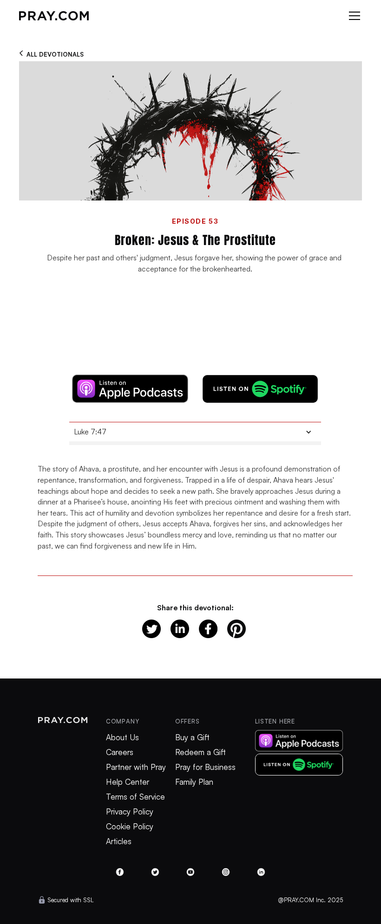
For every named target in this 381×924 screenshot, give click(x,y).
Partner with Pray (136, 767)
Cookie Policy (129, 826)
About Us (122, 737)
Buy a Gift (192, 737)
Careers (119, 752)
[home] (54, 15)
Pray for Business (205, 767)
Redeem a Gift (200, 752)
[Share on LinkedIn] (180, 629)
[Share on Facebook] (208, 629)
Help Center (127, 782)
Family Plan (194, 782)
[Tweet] (151, 629)
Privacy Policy (129, 811)
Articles (118, 841)
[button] (352, 16)
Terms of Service (135, 796)
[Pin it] (236, 629)
